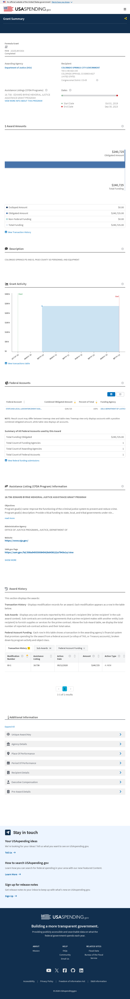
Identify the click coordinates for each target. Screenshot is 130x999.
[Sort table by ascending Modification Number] (27, 655)
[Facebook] (65, 970)
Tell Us (8, 852)
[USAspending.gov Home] (27, 9)
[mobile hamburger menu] (122, 9)
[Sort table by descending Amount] (99, 656)
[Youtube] (49, 970)
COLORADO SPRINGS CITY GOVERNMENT (80, 67)
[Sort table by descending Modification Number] (27, 656)
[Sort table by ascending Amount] (99, 655)
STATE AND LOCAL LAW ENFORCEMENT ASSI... (24, 409)
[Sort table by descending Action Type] (124, 656)
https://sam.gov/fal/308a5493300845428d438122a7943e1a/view (39, 552)
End (117, 296)
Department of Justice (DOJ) (18, 67)
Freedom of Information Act (72, 981)
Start (21, 294)
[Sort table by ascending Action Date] (75, 655)
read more (10, 518)
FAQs (65, 950)
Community (65, 954)
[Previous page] (59, 688)
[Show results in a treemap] (120, 394)
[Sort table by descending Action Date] (75, 656)
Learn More (11, 874)
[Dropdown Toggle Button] (125, 19)
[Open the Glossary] (6, 47)
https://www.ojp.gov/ (16, 540)
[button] (65, 734)
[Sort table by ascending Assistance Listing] (51, 655)
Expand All (10, 726)
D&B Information (99, 981)
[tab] (19, 648)
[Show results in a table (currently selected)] (111, 394)
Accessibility (29, 981)
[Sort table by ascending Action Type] (124, 655)
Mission (36, 950)
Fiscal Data (94, 950)
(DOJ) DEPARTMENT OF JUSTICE (113, 409)
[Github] (73, 970)
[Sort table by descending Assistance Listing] (51, 656)
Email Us (65, 958)
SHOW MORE (10, 560)
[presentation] (97, 80)
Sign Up (9, 896)
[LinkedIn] (81, 970)
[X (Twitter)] (56, 970)
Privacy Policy (46, 981)
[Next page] (71, 688)
